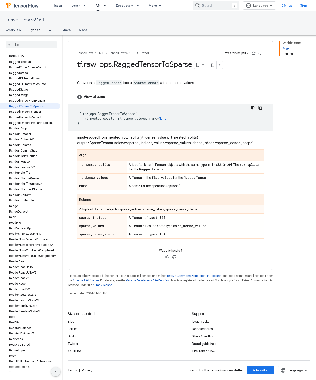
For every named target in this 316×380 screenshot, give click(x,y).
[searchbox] (31, 44)
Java (67, 30)
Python (34, 30)
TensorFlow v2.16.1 (25, 20)
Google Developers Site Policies (147, 280)
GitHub (287, 5)
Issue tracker (201, 321)
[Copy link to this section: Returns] (95, 200)
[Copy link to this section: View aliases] (109, 97)
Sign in (305, 5)
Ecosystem (124, 5)
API (98, 5)
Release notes (202, 329)
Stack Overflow (203, 336)
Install (58, 5)
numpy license (102, 285)
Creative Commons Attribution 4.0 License (193, 275)
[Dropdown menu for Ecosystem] (139, 5)
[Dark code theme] (253, 108)
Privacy (87, 370)
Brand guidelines (204, 344)
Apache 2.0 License (86, 280)
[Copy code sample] (260, 108)
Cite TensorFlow (203, 351)
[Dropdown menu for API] (106, 5)
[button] (170, 97)
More (153, 5)
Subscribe (260, 370)
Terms (72, 370)
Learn (75, 5)
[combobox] (216, 5)
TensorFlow (85, 53)
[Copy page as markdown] (212, 65)
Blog (71, 321)
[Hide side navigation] (55, 371)
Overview (13, 30)
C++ (52, 30)
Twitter (73, 344)
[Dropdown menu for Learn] (85, 5)
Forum (72, 329)
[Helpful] (253, 53)
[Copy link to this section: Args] (91, 155)
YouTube (74, 351)
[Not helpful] (260, 53)
